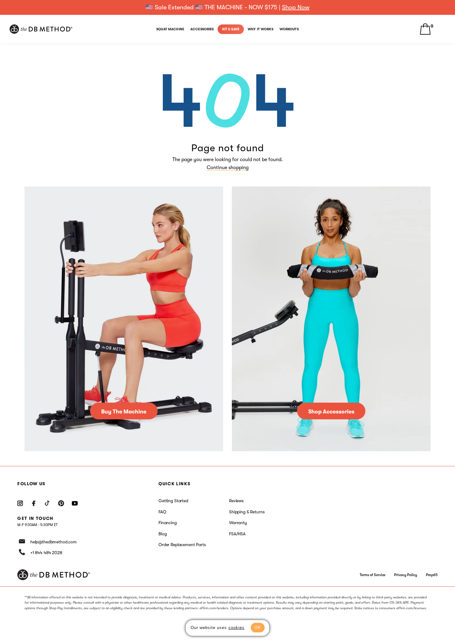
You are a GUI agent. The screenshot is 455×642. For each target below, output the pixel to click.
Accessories (202, 29)
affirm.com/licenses (411, 608)
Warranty (238, 522)
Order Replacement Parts (182, 544)
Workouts (289, 29)
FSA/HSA (237, 533)
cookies (236, 627)
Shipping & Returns (246, 511)
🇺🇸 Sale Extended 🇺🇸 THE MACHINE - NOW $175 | (227, 7)
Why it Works (260, 29)
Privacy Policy (405, 575)
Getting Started (173, 500)
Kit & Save (230, 29)
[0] (425, 29)
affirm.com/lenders (213, 608)
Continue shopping (228, 167)
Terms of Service (372, 575)
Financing (167, 522)
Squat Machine (170, 29)
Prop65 (432, 575)
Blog (162, 533)
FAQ (162, 511)
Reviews (236, 500)
